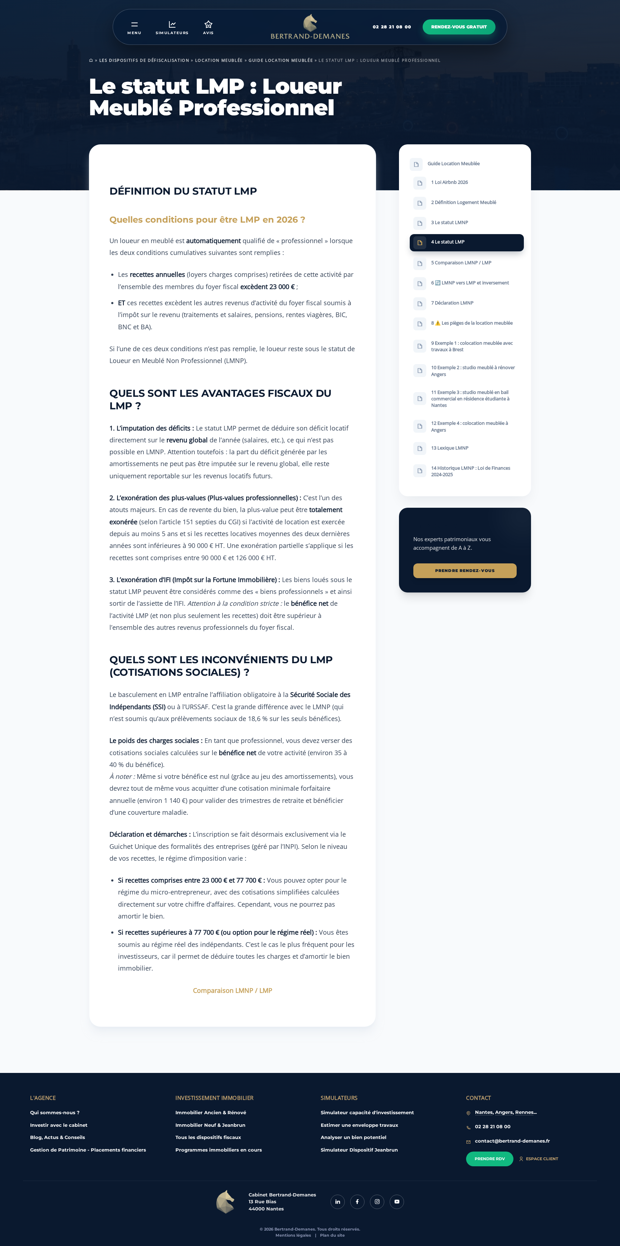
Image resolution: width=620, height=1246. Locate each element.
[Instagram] (377, 1202)
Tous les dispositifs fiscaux (208, 1137)
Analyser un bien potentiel (353, 1137)
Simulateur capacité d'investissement (367, 1112)
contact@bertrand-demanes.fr (512, 1141)
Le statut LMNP (449, 222)
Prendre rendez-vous (465, 570)
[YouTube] (397, 1202)
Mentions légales (293, 1235)
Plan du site (332, 1235)
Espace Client (542, 1158)
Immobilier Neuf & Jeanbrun (210, 1125)
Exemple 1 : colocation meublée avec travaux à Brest (472, 346)
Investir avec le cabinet (59, 1125)
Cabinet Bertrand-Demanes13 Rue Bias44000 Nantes (282, 1202)
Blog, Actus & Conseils (57, 1137)
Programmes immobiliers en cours (218, 1150)
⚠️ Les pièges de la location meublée (472, 323)
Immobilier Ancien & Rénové (210, 1112)
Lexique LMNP (450, 447)
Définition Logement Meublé (463, 202)
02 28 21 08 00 (392, 26)
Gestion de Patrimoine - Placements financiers (88, 1150)
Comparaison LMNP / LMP (232, 990)
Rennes (524, 1112)
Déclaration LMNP (452, 302)
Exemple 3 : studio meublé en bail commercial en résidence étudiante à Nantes (470, 398)
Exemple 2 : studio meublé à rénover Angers (473, 370)
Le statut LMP (448, 241)
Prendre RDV (490, 1158)
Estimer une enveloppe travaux (359, 1125)
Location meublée (219, 60)
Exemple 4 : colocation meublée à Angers (469, 426)
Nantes (484, 1112)
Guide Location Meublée (281, 60)
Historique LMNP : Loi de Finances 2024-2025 (470, 470)
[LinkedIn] (337, 1202)
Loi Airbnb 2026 (449, 182)
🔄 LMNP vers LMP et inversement (470, 282)
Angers (504, 1112)
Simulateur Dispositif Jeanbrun (359, 1150)
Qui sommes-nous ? (55, 1112)
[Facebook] (357, 1202)
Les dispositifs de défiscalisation (144, 60)
